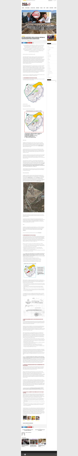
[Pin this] (29, 42)
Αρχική (23, 7)
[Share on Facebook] (22, 42)
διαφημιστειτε (50, 0)
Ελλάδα (41, 7)
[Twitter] (55, 0)
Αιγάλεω (48, 50)
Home (22, 9)
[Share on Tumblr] (26, 42)
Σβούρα (48, 74)
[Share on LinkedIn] (25, 42)
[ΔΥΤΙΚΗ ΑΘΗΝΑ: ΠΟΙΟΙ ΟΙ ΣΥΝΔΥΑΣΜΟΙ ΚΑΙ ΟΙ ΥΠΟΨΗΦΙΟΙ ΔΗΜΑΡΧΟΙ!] (42, 442)
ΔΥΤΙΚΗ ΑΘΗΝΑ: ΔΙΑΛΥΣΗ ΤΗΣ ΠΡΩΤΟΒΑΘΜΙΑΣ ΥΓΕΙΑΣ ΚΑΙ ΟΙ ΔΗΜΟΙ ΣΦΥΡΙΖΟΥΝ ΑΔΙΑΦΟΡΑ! (33, 446)
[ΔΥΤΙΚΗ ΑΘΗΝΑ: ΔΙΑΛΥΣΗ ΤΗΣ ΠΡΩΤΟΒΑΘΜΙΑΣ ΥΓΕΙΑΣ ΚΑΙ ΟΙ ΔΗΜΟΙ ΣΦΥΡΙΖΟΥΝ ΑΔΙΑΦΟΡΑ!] (34, 442)
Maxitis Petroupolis (28, 432)
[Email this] (33, 42)
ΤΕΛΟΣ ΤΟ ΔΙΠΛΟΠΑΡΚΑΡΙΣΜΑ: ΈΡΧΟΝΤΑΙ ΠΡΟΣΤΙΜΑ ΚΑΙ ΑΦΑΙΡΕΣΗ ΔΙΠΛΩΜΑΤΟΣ (25, 446)
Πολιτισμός (51, 7)
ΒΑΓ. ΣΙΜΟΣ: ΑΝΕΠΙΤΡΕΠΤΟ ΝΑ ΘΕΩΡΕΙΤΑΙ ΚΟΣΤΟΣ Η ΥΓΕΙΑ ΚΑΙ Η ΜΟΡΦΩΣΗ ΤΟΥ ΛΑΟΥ (31, 0)
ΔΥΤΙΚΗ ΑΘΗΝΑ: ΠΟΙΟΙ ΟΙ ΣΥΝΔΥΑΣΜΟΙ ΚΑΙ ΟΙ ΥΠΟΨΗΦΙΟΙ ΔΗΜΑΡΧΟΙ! (41, 446)
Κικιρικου (49, 62)
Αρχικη (55, 454)
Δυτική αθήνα (27, 7)
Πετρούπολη (24, 0)
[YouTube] (54, 0)
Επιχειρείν (49, 59)
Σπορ (44, 7)
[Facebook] (53, 0)
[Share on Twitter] (23, 42)
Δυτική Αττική (33, 7)
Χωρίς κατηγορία (49, 77)
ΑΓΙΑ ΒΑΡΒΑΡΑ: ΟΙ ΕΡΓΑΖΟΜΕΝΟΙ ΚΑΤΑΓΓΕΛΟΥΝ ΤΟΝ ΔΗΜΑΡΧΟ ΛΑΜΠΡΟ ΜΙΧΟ (27, 430)
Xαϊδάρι (48, 46)
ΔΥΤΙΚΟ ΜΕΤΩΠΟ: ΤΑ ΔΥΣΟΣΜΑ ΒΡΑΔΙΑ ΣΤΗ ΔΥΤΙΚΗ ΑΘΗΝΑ (40, 430)
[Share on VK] (31, 42)
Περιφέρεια (37, 7)
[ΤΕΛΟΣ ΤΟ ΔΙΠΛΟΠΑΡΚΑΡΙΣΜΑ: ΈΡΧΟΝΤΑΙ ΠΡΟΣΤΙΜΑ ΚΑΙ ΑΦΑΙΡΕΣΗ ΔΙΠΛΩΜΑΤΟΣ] (25, 442)
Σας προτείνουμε (50, 71)
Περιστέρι (49, 65)
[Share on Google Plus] (28, 42)
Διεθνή (47, 7)
